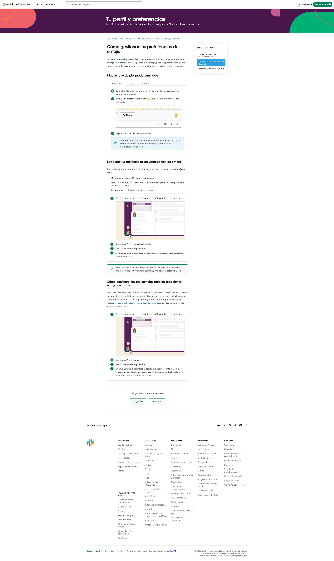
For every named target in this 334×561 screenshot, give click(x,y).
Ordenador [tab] (116, 83)
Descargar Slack (93, 551)
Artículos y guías (44, 4)
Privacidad (109, 551)
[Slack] (90, 489)
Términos (120, 551)
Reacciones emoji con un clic (211, 68)
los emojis (121, 59)
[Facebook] (229, 425)
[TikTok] (246, 425)
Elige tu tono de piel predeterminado (207, 55)
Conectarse (288, 4)
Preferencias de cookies (137, 551)
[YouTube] (240, 425)
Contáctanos (305, 4)
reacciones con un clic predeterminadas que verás (131, 303)
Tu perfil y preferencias (143, 39)
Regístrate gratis (323, 4)
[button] (138, 401)
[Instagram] (224, 425)
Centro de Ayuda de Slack (119, 39)
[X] (235, 425)
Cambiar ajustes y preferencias (168, 39)
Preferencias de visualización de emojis (211, 62)
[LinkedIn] (218, 425)
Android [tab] (145, 83)
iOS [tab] (131, 83)
